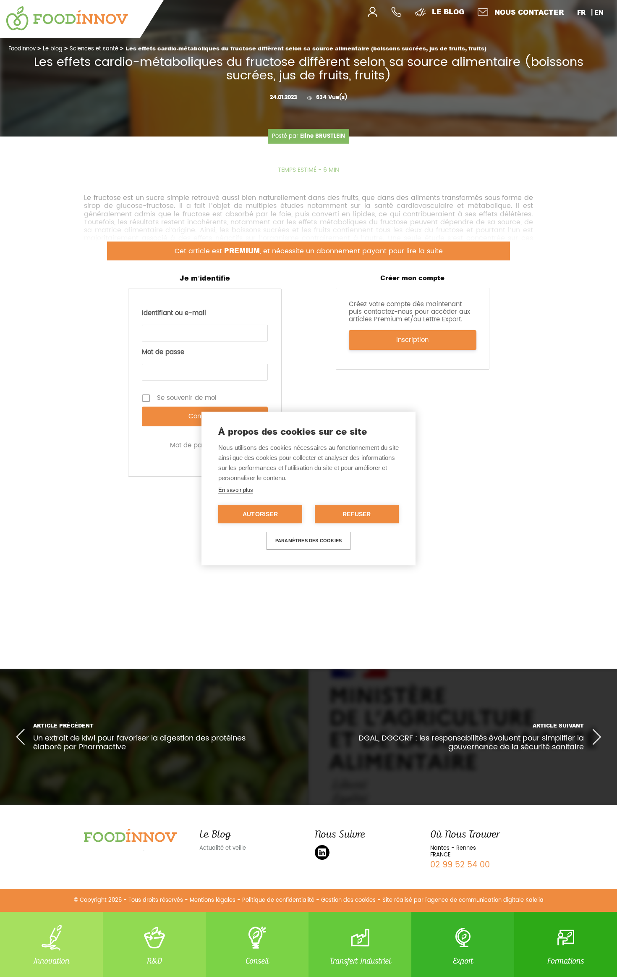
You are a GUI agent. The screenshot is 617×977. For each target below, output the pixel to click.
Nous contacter (529, 12)
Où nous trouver (464, 834)
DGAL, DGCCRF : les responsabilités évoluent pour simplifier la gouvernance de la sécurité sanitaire (471, 742)
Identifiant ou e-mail (174, 313)
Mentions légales (212, 900)
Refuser (356, 514)
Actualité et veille (222, 848)
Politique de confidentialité (278, 900)
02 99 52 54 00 (460, 865)
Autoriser (260, 514)
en (599, 12)
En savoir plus (235, 490)
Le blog (448, 11)
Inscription (412, 340)
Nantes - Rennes (453, 848)
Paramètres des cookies (308, 540)
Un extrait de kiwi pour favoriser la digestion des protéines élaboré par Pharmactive (139, 742)
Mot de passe (163, 352)
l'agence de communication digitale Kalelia (484, 900)
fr (581, 12)
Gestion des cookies (348, 900)
